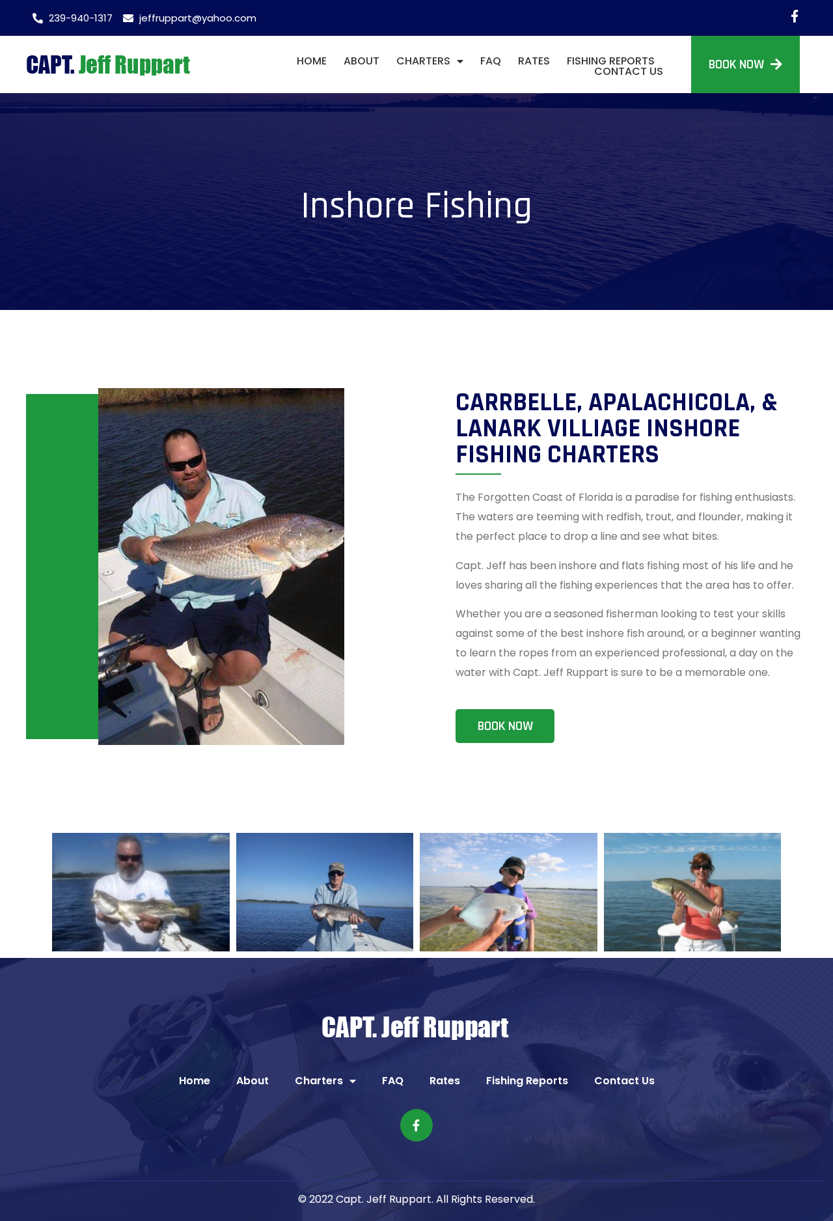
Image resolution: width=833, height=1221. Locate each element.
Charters (423, 61)
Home (312, 61)
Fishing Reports (611, 61)
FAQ (490, 61)
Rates (534, 61)
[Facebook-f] (794, 16)
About (361, 61)
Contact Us (628, 71)
